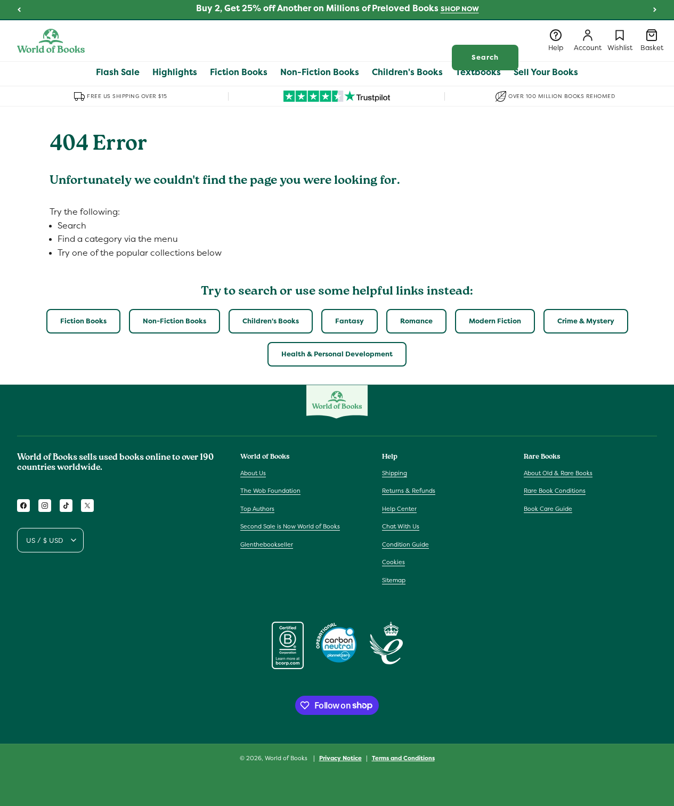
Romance (416, 321)
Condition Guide (405, 544)
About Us (253, 472)
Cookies (393, 562)
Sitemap (393, 580)
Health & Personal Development (337, 354)
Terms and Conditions (403, 757)
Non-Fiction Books (174, 321)
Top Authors (257, 509)
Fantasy (349, 321)
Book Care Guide (548, 509)
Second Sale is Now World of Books (290, 526)
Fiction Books (83, 321)
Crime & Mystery (585, 321)
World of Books (287, 758)
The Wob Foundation (270, 490)
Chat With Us (400, 526)
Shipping (394, 472)
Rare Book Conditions (555, 490)
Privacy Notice (340, 757)
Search (485, 57)
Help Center (399, 509)
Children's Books (270, 321)
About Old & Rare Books (558, 472)
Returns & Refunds (408, 490)
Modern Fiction (495, 321)
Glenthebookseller (266, 544)
